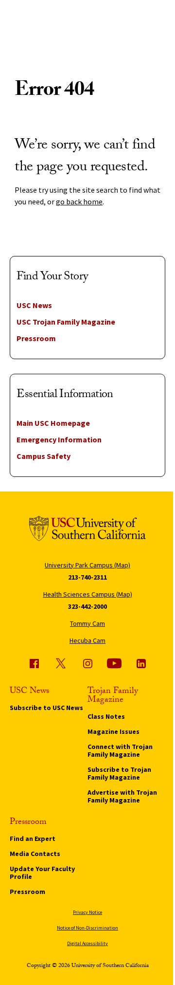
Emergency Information (59, 439)
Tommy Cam (87, 623)
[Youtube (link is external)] (114, 663)
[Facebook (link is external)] (34, 663)
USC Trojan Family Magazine (66, 322)
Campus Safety (43, 456)
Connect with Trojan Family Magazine (120, 750)
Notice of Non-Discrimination (87, 928)
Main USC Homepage (53, 423)
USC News (34, 305)
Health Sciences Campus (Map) (87, 594)
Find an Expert (32, 838)
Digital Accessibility (87, 943)
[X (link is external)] (60, 663)
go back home (79, 201)
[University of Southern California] (87, 530)
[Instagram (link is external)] (87, 663)
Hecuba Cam (87, 640)
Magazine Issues (114, 731)
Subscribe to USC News (46, 707)
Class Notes (106, 716)
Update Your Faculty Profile (42, 872)
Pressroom (36, 338)
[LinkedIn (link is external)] (141, 663)
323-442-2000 (87, 606)
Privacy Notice (87, 912)
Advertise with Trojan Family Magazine (122, 796)
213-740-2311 (87, 577)
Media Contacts (35, 853)
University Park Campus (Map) (87, 565)
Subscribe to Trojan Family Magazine (119, 773)
